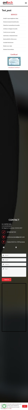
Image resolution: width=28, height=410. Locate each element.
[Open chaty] (4, 406)
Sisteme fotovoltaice (8, 49)
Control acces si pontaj (9, 32)
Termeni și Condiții (7, 408)
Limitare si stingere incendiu (10, 28)
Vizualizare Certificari (14, 67)
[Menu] (26, 3)
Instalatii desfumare (8, 42)
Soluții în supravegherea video (10, 18)
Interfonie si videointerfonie (10, 35)
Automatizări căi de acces (10, 39)
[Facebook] (4, 247)
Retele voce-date (7, 46)
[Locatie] (16, 247)
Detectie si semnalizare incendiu (11, 25)
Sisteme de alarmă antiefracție (11, 22)
